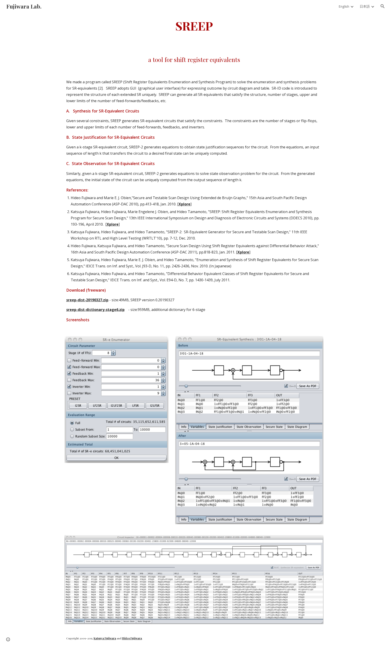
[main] (194, 25)
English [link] (344, 6)
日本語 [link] (365, 6)
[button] (382, 6)
